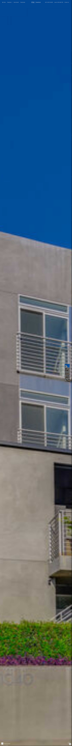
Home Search (16, 2)
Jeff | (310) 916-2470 (49, 2)
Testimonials (22, 2)
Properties (9, 2)
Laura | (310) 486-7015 (58, 2)
